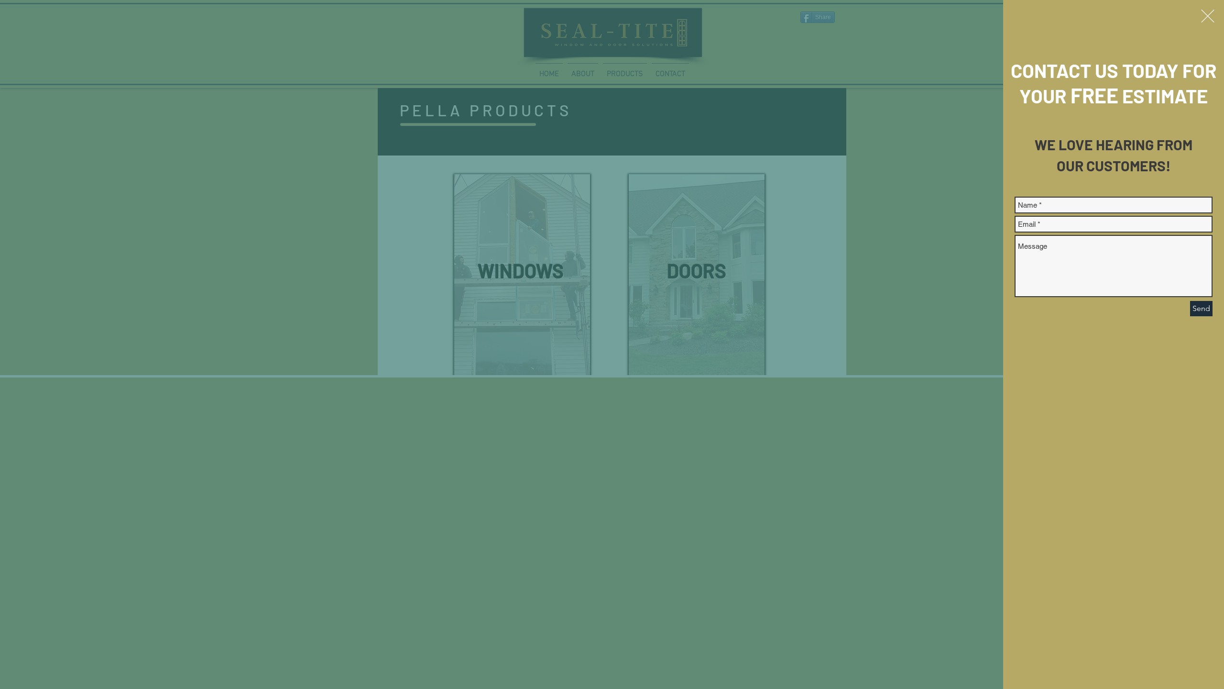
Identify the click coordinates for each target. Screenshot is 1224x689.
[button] (1207, 16)
